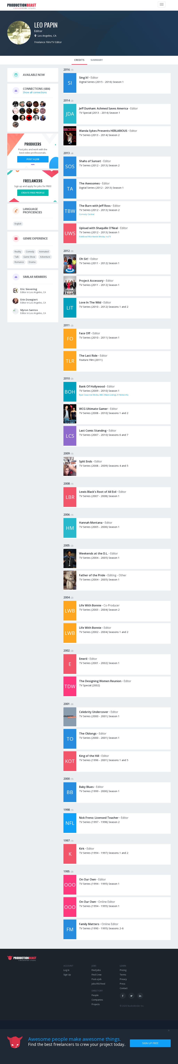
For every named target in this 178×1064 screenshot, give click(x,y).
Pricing (123, 970)
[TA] (69, 197)
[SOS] (69, 175)
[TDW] (69, 695)
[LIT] (69, 316)
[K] (69, 862)
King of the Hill (89, 756)
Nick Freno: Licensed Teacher (99, 818)
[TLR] (69, 369)
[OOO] (69, 893)
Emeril (83, 659)
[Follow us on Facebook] (123, 996)
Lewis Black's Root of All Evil (97, 492)
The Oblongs (87, 733)
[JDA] (69, 122)
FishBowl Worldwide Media (92, 236)
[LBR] (69, 506)
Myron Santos (29, 310)
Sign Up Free (150, 1043)
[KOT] (69, 770)
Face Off (84, 333)
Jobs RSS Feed (98, 983)
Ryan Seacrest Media (89, 394)
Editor (38, 31)
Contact (123, 988)
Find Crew (96, 974)
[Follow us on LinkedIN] (140, 996)
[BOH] (69, 400)
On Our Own (87, 879)
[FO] (69, 347)
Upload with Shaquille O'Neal (98, 228)
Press (122, 983)
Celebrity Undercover (93, 712)
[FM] (69, 938)
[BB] (69, 801)
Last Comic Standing (92, 430)
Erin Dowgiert (29, 299)
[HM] (69, 536)
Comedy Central (86, 214)
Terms (123, 974)
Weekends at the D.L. (93, 553)
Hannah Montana (90, 523)
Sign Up (67, 974)
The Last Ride (88, 356)
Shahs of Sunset (90, 161)
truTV (108, 236)
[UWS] (69, 242)
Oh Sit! (83, 259)
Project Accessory (91, 281)
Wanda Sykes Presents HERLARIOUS (103, 131)
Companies (97, 999)
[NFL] (69, 832)
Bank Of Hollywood (92, 386)
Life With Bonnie (90, 605)
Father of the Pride (92, 575)
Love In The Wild (90, 302)
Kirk (81, 848)
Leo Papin (46, 24)
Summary (97, 60)
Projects (96, 1004)
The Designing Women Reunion (100, 681)
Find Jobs (96, 970)
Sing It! (83, 77)
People (95, 995)
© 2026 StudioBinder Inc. (132, 1005)
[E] (69, 673)
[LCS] (69, 444)
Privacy (123, 979)
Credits (79, 60)
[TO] (69, 747)
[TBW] (69, 220)
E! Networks (122, 394)
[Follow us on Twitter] (131, 996)
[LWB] (69, 619)
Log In (66, 970)
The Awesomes (89, 183)
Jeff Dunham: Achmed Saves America (103, 108)
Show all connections (35, 92)
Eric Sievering (28, 289)
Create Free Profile (32, 192)
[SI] (69, 91)
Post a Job (33, 159)
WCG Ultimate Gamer (93, 409)
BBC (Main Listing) (108, 394)
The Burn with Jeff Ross (95, 206)
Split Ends (85, 461)
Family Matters (89, 924)
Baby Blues (86, 787)
